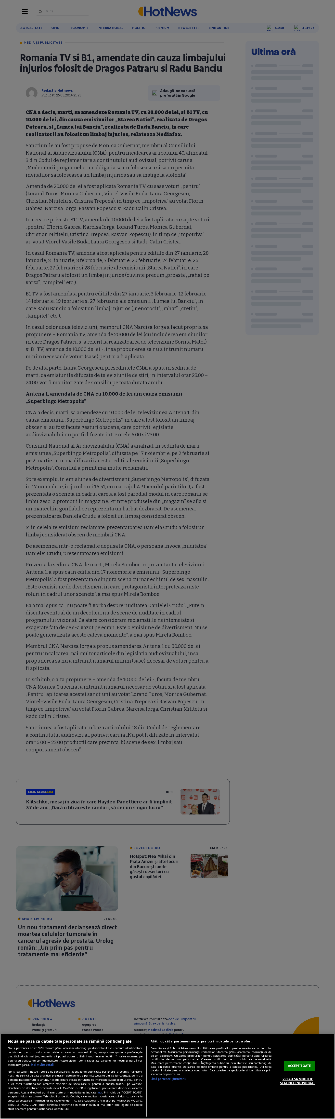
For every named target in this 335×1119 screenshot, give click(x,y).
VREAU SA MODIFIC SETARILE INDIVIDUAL (297, 1081)
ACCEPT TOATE (299, 1066)
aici (99, 1092)
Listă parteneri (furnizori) (168, 1079)
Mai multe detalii (42, 1064)
